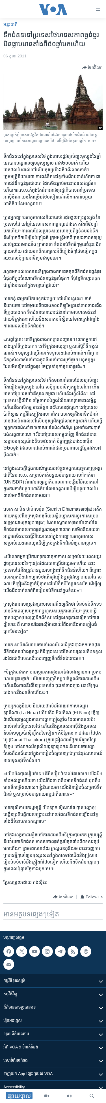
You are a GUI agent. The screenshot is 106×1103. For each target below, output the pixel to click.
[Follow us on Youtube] (34, 951)
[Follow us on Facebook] (8, 951)
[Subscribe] (8, 964)
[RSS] (73, 951)
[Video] (46, 1096)
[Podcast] (85, 951)
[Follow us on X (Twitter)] (21, 951)
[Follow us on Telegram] (60, 951)
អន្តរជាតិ (10, 24)
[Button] (92, 67)
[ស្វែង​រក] (91, 1096)
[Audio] (69, 1096)
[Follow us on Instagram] (47, 951)
